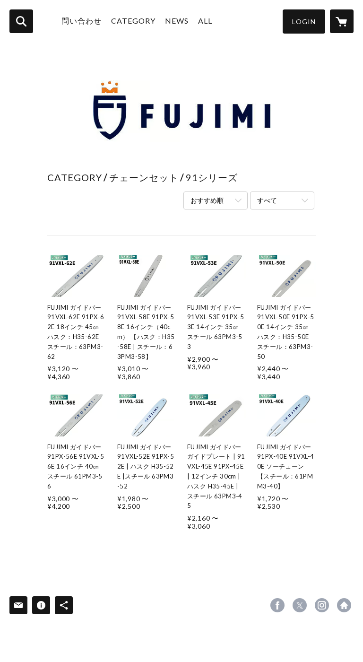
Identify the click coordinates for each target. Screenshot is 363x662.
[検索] (21, 21)
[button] (304, 21)
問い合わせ (81, 20)
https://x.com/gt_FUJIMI (300, 605)
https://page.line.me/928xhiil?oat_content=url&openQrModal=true (344, 605)
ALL (205, 20)
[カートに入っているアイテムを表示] (342, 21)
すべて (267, 200)
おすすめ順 (207, 200)
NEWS (177, 20)
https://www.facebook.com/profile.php (277, 605)
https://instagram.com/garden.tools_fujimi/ (322, 605)
